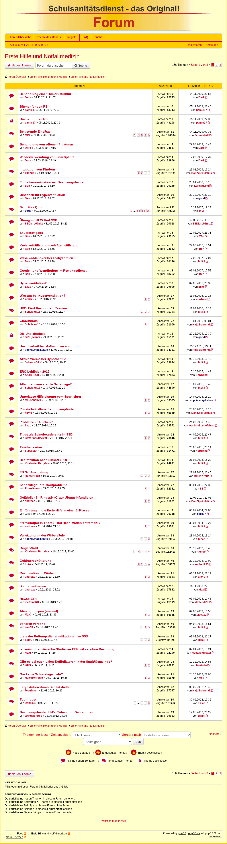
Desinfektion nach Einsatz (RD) (43, 460)
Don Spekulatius (201, 173)
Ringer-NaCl (29, 548)
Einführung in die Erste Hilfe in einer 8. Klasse (54, 510)
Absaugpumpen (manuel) (39, 611)
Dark (28, 97)
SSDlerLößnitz (34, 223)
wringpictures (33, 715)
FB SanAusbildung (34, 472)
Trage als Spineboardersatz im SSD (46, 434)
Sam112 (201, 614)
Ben (27, 185)
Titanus (29, 172)
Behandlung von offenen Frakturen (46, 144)
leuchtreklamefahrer (202, 425)
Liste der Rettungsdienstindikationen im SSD (54, 636)
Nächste (214, 734)
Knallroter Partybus (37, 463)
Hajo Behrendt (201, 324)
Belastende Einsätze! (36, 131)
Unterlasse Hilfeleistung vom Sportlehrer (50, 396)
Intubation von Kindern (37, 169)
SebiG (28, 639)
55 (148, 210)
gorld (201, 198)
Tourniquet (28, 699)
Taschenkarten (31, 447)
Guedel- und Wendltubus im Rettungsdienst (53, 270)
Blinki (201, 640)
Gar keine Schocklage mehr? (41, 674)
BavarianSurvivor (36, 437)
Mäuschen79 (33, 400)
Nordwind (201, 299)
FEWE (28, 412)
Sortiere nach (132, 734)
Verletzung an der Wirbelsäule (42, 535)
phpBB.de (194, 833)
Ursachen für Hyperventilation (42, 195)
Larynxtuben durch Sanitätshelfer (45, 687)
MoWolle (201, 665)
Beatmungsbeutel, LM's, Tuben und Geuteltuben (56, 712)
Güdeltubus (29, 321)
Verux (28, 299)
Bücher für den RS (33, 106)
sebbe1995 (202, 564)
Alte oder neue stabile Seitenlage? (46, 384)
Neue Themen (14, 837)
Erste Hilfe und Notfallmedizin (42, 56)
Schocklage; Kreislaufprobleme (43, 485)
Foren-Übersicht (20, 37)
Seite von (199, 64)
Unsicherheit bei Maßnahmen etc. (45, 346)
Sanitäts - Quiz (31, 207)
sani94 (29, 627)
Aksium (201, 551)
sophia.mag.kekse (36, 349)
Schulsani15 (32, 311)
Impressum (215, 836)
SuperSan (31, 450)
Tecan (201, 539)
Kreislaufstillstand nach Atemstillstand (49, 245)
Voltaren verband (32, 623)
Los (138, 741)
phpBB (182, 833)
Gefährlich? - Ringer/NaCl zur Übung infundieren (56, 497)
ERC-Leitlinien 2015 (34, 371)
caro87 (201, 513)
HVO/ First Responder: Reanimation (47, 308)
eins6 (201, 577)
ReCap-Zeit (28, 598)
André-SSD (32, 375)
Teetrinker (31, 690)
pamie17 (30, 110)
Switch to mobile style (114, 821)
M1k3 (201, 261)
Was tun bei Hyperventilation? (42, 295)
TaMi (201, 211)
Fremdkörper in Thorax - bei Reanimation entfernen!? (60, 523)
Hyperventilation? (33, 283)
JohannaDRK (33, 362)
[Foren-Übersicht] (113, 29)
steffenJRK (32, 602)
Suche (98, 37)
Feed (20, 833)
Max (201, 677)
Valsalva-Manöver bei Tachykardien (46, 258)
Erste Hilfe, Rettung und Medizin (48, 76)
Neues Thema (21, 65)
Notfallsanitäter (201, 652)
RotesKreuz (32, 475)
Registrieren (194, 44)
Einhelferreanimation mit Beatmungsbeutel (52, 182)
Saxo (28, 425)
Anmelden (212, 44)
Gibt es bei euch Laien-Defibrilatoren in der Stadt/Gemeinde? (66, 661)
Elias (28, 286)
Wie (201, 236)
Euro (28, 564)
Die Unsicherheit (32, 333)
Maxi (202, 589)
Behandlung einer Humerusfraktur (45, 94)
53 (138, 210)
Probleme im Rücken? (36, 422)
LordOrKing (201, 185)
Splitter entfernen (33, 586)
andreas (30, 501)
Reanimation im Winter (37, 573)
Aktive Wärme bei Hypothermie (43, 359)
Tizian (201, 703)
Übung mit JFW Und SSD (38, 220)
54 (143, 210)
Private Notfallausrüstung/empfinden (48, 409)
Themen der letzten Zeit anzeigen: (47, 734)
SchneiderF (201, 135)
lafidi (28, 665)
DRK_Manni (32, 337)
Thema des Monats (49, 37)
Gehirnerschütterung (35, 560)
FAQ (85, 37)
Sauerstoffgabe (31, 232)
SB (202, 488)
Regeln (71, 37)
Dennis (29, 703)
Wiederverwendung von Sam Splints (47, 157)
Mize (28, 135)
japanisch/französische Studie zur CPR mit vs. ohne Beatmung (67, 649)
